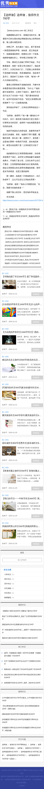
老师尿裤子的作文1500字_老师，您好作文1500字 (22, 683)
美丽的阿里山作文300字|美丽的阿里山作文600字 (22, 526)
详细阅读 (36, 294)
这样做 (4, 744)
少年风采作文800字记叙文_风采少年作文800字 (22, 260)
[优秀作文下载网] (9, 6)
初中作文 (9, 579)
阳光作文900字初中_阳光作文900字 (18, 256)
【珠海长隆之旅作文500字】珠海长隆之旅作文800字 (22, 471)
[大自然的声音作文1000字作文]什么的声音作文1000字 (22, 304)
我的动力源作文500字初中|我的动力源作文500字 (20, 638)
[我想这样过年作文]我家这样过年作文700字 (18, 624)
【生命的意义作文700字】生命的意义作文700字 (22, 238)
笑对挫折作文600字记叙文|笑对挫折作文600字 (22, 249)
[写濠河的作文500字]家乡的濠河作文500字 (22, 387)
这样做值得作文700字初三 (16, 755)
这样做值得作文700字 (10, 752)
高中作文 (9, 584)
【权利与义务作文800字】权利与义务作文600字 (22, 242)
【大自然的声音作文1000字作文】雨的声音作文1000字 (22, 332)
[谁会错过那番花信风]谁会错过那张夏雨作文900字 (23, 245)
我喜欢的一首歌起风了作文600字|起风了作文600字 (22, 669)
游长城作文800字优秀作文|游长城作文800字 (22, 443)
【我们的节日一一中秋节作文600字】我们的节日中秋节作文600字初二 (22, 498)
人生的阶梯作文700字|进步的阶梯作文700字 (21, 235)
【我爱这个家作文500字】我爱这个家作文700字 (19, 611)
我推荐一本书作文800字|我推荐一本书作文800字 (22, 263)
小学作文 (9, 574)
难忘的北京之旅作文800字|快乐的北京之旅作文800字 (22, 360)
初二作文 (6, 23)
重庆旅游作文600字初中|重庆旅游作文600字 (22, 415)
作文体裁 (9, 588)
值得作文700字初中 (32, 748)
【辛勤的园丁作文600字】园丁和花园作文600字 (22, 276)
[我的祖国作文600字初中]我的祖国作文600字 (18, 714)
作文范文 (9, 593)
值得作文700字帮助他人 (18, 744)
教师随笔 (9, 597)
